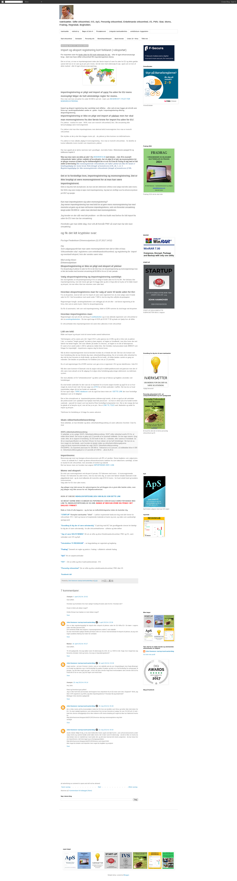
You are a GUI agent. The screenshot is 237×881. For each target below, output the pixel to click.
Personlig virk (89, 39)
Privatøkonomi (101, 31)
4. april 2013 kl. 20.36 (106, 622)
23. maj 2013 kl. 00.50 (106, 730)
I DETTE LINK (117, 391)
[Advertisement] (161, 125)
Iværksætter (65, 31)
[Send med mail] (103, 581)
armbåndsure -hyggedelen (139, 31)
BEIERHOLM (99, 157)
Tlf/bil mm (144, 39)
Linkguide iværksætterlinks (118, 31)
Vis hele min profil (149, 654)
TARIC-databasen (81, 391)
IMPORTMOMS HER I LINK (104, 465)
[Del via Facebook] (110, 581)
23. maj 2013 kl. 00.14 (80, 682)
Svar (68, 615)
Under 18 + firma (132, 39)
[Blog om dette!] (105, 581)
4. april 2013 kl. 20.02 (80, 597)
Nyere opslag (65, 787)
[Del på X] (107, 581)
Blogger (126, 875)
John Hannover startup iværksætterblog (81, 622)
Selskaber (78, 39)
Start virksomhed (66, 39)
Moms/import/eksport (104, 39)
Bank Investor (119, 39)
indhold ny (75, 31)
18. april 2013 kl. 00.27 (80, 644)
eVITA (95, 387)
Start (99, 787)
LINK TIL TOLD (108, 405)
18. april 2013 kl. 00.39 (106, 663)
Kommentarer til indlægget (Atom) (80, 791)
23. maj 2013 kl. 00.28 (106, 706)
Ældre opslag (132, 787)
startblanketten (96, 317)
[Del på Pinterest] (112, 581)
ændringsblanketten (73, 319)
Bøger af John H (87, 31)
